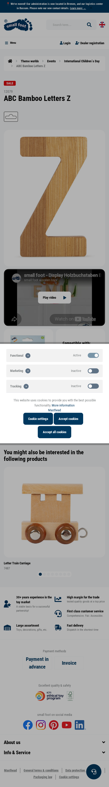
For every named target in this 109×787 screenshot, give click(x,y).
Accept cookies (68, 418)
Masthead (54, 410)
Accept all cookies (54, 432)
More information (63, 405)
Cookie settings (38, 418)
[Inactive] (93, 370)
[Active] (93, 355)
